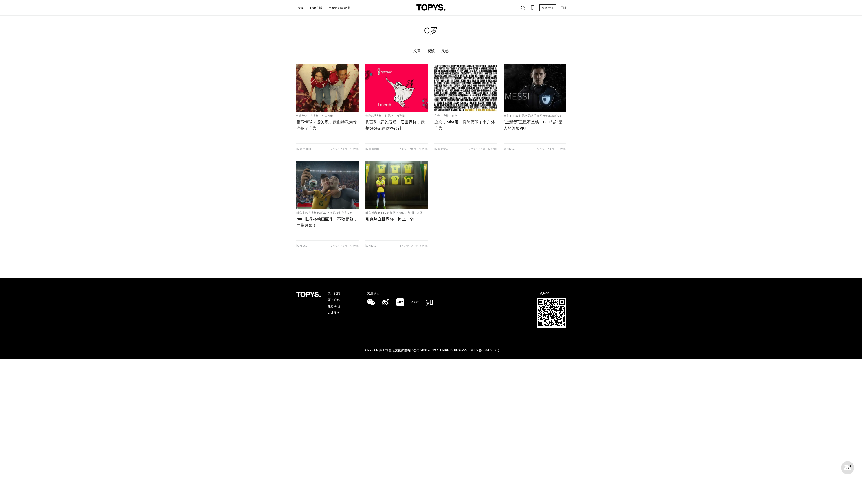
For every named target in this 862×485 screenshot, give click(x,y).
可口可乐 (327, 115)
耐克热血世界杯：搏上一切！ (391, 219)
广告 (437, 115)
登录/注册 (548, 8)
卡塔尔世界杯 (373, 115)
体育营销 (301, 115)
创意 (454, 115)
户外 (446, 115)
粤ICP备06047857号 (485, 350)
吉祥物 (400, 115)
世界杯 (314, 115)
